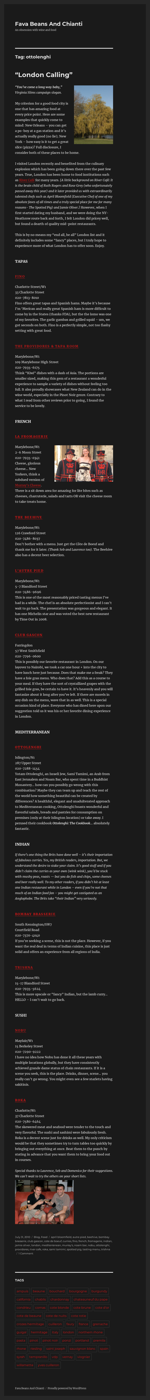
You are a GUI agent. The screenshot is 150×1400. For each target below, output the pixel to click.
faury (70, 1324)
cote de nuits (56, 1316)
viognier (83, 1357)
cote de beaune (29, 1316)
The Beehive (28, 517)
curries (67, 1241)
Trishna (24, 967)
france (83, 1324)
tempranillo (38, 1357)
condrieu (24, 1307)
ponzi (66, 1340)
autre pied (79, 1237)
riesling (36, 1349)
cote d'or (102, 1307)
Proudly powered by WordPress (67, 1388)
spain (104, 1349)
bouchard (57, 1291)
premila (99, 1340)
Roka (20, 1100)
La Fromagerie (31, 436)
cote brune (82, 1307)
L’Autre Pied (29, 571)
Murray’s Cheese (28, 485)
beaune (39, 1291)
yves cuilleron (48, 1365)
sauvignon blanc (83, 1349)
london (35, 1245)
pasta (21, 1340)
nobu (91, 1245)
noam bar (80, 1245)
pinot (34, 1340)
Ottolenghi (28, 747)
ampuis (22, 1291)
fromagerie (95, 1241)
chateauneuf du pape (91, 1299)
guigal (21, 1332)
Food (44, 1237)
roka (45, 1249)
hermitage (39, 1332)
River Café (27, 180)
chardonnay (59, 1299)
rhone (21, 1349)
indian (107, 1241)
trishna (105, 1249)
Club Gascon (29, 635)
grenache (100, 1324)
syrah (21, 1357)
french (83, 1241)
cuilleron (55, 1324)
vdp (55, 1357)
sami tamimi (57, 1249)
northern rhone (91, 1332)
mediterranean (51, 1245)
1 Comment (26, 1253)
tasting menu (91, 1249)
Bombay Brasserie (35, 914)
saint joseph (55, 1349)
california (23, 1299)
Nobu (20, 1030)
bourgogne (78, 1291)
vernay (67, 1357)
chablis (40, 1299)
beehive (92, 1237)
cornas (40, 1307)
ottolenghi (102, 1245)
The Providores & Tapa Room (47, 346)
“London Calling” (43, 75)
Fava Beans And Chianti (48, 24)
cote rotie (78, 1316)
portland (82, 1340)
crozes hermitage (30, 1324)
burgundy (99, 1291)
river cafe (35, 1249)
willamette (25, 1365)
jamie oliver (22, 1245)
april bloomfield (61, 1237)
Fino (20, 276)
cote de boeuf (53, 1241)
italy (55, 1332)
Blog (37, 1237)
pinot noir (50, 1340)
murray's (67, 1245)
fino (74, 1241)
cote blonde (59, 1307)
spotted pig (74, 1249)
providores (22, 1249)
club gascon (35, 1241)
